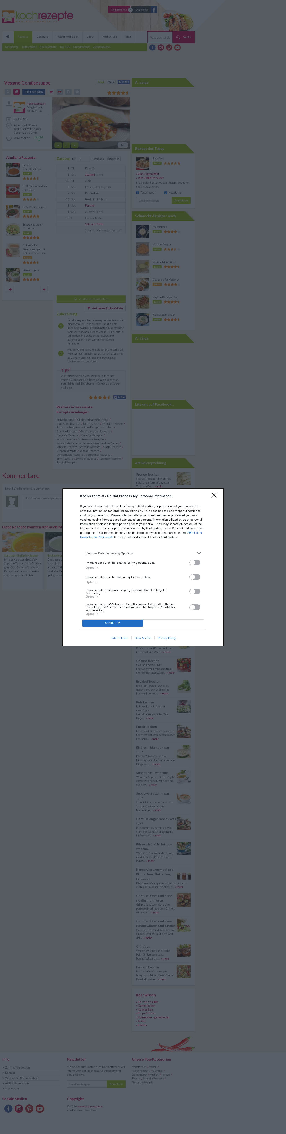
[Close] (215, 496)
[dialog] (143, 567)
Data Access (143, 638)
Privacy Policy (167, 638)
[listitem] (143, 553)
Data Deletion (119, 638)
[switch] (194, 562)
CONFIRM (113, 623)
